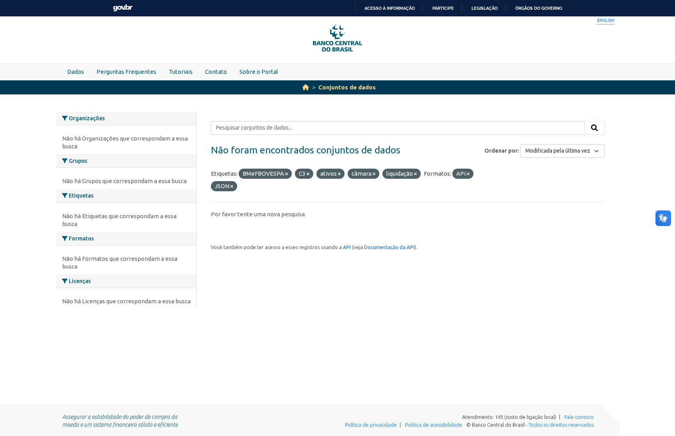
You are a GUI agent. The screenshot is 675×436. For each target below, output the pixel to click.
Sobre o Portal (258, 71)
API (347, 247)
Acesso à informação (389, 8)
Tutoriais (181, 71)
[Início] (305, 87)
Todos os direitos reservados (561, 424)
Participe (443, 8)
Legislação (484, 8)
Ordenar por (501, 151)
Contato (216, 71)
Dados (75, 71)
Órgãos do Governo (538, 8)
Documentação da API (389, 247)
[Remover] (286, 174)
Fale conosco (579, 417)
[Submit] (594, 128)
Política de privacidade (371, 424)
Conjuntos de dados (347, 87)
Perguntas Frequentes (126, 71)
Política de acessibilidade (433, 424)
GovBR (122, 8)
